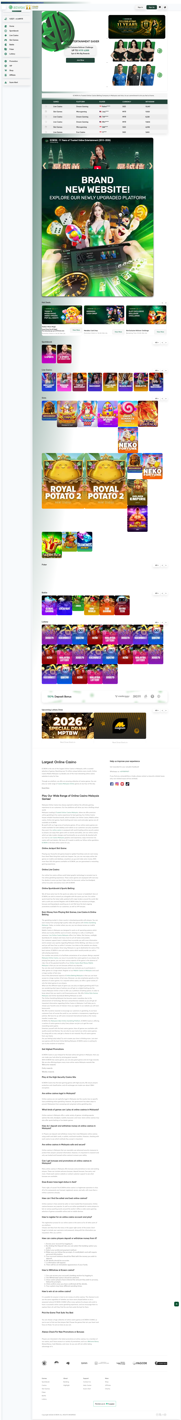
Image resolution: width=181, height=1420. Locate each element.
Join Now (80, 60)
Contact (40, 3)
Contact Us (87, 1382)
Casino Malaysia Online (66, 784)
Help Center (87, 1385)
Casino (44, 1385)
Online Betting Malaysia (74, 975)
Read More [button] (45, 788)
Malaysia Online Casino (50, 958)
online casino (56, 830)
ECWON (45, 843)
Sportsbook (45, 1382)
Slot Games (46, 1389)
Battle (44, 1396)
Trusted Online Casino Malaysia (67, 812)
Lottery (44, 1399)
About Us (9, 3)
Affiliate (108, 1385)
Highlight (66, 1385)
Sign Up (151, 7)
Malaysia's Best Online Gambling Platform (65, 1021)
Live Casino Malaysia (56, 837)
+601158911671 (124, 771)
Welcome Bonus (93, 1341)
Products (27, 3)
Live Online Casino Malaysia (59, 935)
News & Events (18, 3)
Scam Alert (87, 1389)
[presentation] (162, 342)
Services (34, 3)
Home (3, 3)
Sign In (140, 7)
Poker (44, 1392)
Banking (66, 1382)
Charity (107, 1389)
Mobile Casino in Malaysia (83, 970)
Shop (107, 1382)
